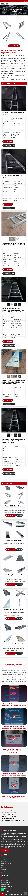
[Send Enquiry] (2, 893)
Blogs (2, 867)
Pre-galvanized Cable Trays (9, 812)
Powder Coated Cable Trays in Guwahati (14, 644)
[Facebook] (22, 1)
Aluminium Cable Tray (7, 820)
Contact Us (3, 869)
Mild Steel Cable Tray (7, 814)
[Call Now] (25, 893)
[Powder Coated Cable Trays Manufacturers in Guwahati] (14, 633)
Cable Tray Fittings (19, 820)
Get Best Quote (8, 141)
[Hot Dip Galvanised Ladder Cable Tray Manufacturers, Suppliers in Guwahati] (14, 161)
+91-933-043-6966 (6, 1)
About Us (3, 859)
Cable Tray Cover (5, 884)
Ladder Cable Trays (5, 880)
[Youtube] (24, 1)
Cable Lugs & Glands (6, 863)
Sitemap (3, 871)
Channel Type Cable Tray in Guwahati (14, 609)
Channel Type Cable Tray (6, 886)
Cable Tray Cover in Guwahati (14, 575)
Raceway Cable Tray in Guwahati (14, 540)
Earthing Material (5, 861)
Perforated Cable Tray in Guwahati (14, 506)
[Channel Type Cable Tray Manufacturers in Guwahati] (14, 599)
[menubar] (25, 3)
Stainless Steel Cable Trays (9, 816)
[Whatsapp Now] (2, 889)
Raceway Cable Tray (5, 882)
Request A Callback (10, 145)
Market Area (4, 873)
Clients (2, 865)
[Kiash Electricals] (4, 3)
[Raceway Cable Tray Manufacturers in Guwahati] (14, 530)
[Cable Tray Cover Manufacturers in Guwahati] (14, 564)
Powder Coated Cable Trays (7, 888)
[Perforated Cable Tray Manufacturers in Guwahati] (14, 495)
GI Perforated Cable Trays (8, 818)
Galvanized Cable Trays (8, 810)
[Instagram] (26, 1)
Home (2, 858)
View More (5, 850)
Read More (19, 515)
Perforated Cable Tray (6, 879)
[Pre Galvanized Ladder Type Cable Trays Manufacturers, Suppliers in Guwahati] (14, 98)
